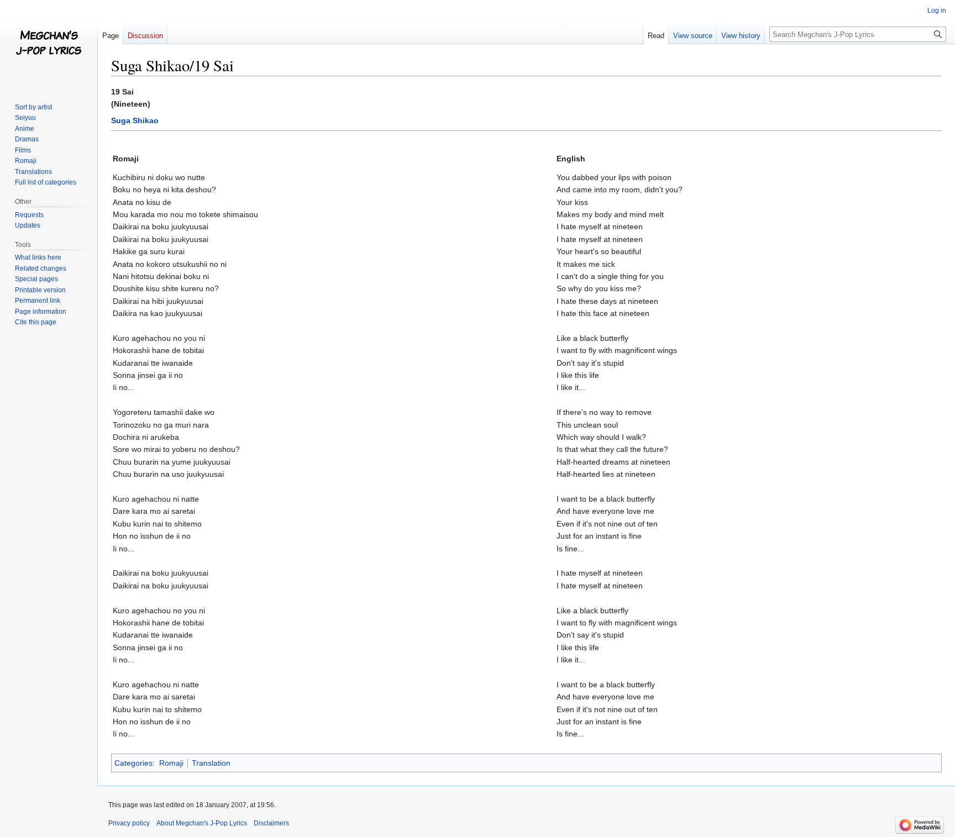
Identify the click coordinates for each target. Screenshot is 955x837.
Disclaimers (271, 823)
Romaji (171, 763)
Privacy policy (129, 823)
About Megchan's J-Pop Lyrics (201, 823)
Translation (211, 763)
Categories (133, 763)
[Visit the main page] (48, 44)
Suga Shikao (135, 120)
